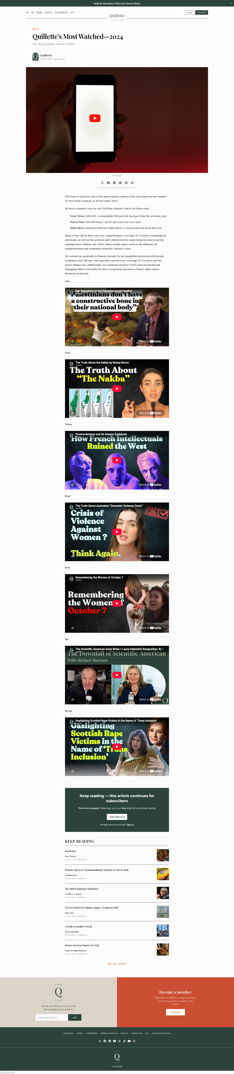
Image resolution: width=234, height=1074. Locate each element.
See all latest (117, 963)
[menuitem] (39, 12)
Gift (73, 12)
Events (48, 12)
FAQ (147, 1033)
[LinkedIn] (109, 1041)
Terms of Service (109, 1033)
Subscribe (201, 12)
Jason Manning (72, 931)
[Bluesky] (114, 1041)
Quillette (46, 55)
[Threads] (119, 1041)
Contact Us (137, 1033)
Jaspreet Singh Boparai (75, 950)
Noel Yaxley (70, 856)
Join (75, 1017)
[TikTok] (124, 1041)
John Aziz (69, 913)
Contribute (61, 12)
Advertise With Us (161, 1033)
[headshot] (35, 56)
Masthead (69, 1033)
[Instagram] (134, 1041)
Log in (189, 12)
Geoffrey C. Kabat (73, 894)
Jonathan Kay (71, 875)
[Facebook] (104, 1041)
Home (39, 12)
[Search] (32, 12)
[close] (231, 3)
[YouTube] (129, 1041)
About (80, 1033)
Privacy (124, 1033)
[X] (100, 1041)
